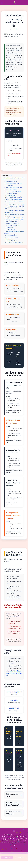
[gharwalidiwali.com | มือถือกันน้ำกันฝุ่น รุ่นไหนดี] (15, 2)
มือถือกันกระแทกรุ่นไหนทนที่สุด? (14, 795)
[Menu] (2, 3)
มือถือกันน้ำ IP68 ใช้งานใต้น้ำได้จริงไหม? (14, 813)
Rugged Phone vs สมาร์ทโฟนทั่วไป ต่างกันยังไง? (14, 804)
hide (11, 176)
